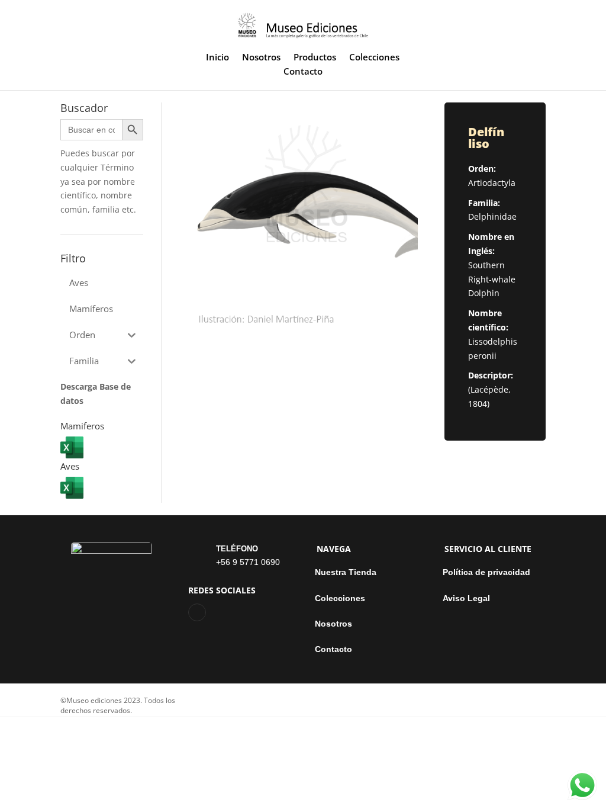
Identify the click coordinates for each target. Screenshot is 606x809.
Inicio (217, 58)
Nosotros (261, 58)
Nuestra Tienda (345, 572)
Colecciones (374, 58)
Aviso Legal (466, 598)
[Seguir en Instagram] (197, 612)
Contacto (303, 72)
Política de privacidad (486, 572)
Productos (315, 58)
